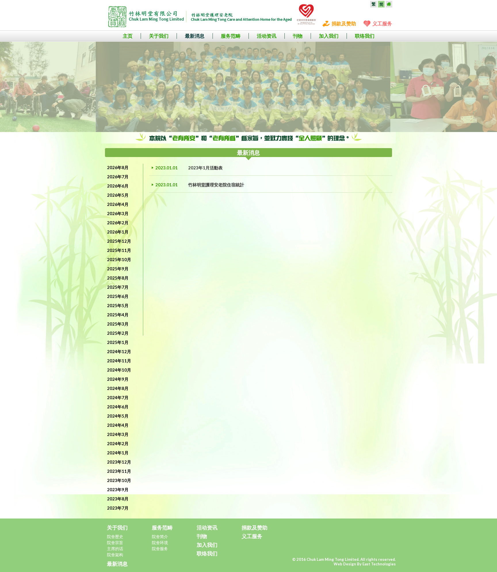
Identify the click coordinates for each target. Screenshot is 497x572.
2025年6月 (118, 296)
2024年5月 (118, 415)
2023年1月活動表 (205, 167)
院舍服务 (160, 548)
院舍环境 (160, 542)
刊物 (298, 36)
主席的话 (115, 548)
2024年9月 (118, 379)
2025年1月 (118, 342)
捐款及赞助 (344, 23)
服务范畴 (230, 36)
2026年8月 (118, 167)
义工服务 (382, 23)
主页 (128, 36)
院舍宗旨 (115, 542)
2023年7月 (118, 507)
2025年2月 (118, 333)
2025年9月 (118, 268)
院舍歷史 (115, 536)
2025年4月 (118, 314)
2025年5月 (118, 305)
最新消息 (194, 36)
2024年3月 (118, 434)
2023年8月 (118, 498)
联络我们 (364, 36)
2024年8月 (118, 388)
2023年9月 (118, 489)
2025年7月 (118, 287)
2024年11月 (119, 360)
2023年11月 (119, 471)
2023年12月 (119, 461)
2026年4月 (118, 204)
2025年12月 (119, 241)
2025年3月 (118, 323)
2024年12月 (119, 351)
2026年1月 (118, 231)
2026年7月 (118, 176)
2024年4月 (118, 425)
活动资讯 (266, 36)
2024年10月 (119, 369)
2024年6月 (118, 406)
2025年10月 (119, 259)
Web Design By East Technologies (365, 564)
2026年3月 (118, 213)
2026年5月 (118, 195)
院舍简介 (160, 536)
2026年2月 (118, 222)
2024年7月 (118, 397)
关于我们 (159, 36)
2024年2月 (118, 443)
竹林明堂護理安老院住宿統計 (216, 184)
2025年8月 (118, 277)
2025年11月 (119, 250)
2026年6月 (118, 185)
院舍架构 (115, 554)
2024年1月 (118, 452)
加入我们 (329, 36)
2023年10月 (119, 480)
